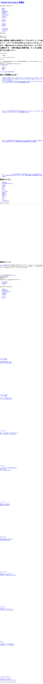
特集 (3, 9)
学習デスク (4, 193)
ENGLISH (4, 20)
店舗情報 (4, 12)
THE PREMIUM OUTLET (7, 183)
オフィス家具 (5, 191)
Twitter (3, 68)
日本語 (3, 19)
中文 (3, 21)
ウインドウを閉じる (4, 71)
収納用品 (4, 185)
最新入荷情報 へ (11, 71)
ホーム (1, 265)
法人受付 (4, 16)
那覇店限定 (4, 182)
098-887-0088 (4, 64)
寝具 (3, 196)
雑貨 (3, 188)
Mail (3, 69)
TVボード (4, 199)
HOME (3, 8)
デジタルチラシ (5, 15)
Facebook (4, 67)
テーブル (4, 190)
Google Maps (4, 282)
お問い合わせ (5, 281)
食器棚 (3, 192)
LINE (3, 66)
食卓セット (4, 195)
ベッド (3, 189)
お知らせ (4, 10)
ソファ (3, 184)
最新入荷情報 (5, 11)
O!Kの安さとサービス (6, 291)
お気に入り (4, 17)
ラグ (3, 198)
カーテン (4, 197)
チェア (3, 186)
